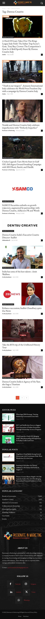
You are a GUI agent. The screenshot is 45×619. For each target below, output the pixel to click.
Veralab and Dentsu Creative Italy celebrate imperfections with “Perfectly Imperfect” (21, 126)
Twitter (33, 592)
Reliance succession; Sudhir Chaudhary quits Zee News (22, 309)
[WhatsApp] (18, 600)
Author (4, 54)
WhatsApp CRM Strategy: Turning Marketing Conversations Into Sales (27, 415)
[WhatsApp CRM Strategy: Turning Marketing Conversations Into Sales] (8, 417)
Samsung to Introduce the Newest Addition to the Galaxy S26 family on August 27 (27, 467)
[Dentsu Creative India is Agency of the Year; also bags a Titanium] (22, 367)
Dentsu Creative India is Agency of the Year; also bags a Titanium (21, 383)
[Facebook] (10, 584)
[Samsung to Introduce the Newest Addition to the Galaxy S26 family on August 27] (8, 468)
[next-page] (26, 398)
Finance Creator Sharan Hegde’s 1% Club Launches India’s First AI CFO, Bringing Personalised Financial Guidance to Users (29, 479)
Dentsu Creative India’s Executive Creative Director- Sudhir (20, 236)
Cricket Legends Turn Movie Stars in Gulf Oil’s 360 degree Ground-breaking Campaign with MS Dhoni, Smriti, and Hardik (21, 164)
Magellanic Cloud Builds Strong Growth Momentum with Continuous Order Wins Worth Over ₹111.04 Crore (29, 456)
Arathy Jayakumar (7, 277)
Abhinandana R (6, 240)
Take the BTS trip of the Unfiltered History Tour (21, 346)
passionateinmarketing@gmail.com (18, 567)
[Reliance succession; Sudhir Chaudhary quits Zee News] (22, 294)
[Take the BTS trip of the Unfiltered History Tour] (22, 330)
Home (3, 8)
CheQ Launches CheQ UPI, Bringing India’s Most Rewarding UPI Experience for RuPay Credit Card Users (28, 438)
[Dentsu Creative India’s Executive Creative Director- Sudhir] (22, 225)
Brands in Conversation (8, 37)
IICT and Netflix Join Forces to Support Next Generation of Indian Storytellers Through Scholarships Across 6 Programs (28, 427)
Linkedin (18, 592)
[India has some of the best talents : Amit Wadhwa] (22, 257)
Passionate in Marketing (8, 130)
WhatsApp (27, 600)
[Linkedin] (11, 592)
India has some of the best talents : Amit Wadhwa (19, 273)
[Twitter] (26, 592)
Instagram (33, 584)
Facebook (17, 584)
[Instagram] (25, 584)
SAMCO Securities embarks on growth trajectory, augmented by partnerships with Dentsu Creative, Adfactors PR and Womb (21, 208)
